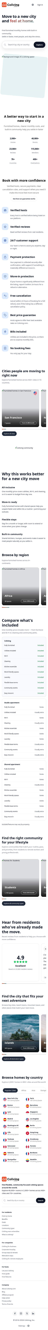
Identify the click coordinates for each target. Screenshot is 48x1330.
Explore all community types (14, 903)
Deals (4, 1222)
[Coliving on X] (27, 1313)
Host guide (6, 1274)
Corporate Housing (8, 1249)
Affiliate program (8, 1295)
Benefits (5, 1219)
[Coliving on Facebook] (15, 1313)
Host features (6, 1277)
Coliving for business (9, 1246)
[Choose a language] (32, 4)
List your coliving (8, 1271)
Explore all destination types (13, 1059)
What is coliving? (7, 1234)
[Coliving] (10, 4)
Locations (5, 1225)
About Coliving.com (9, 1289)
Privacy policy (6, 1301)
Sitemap (21, 1326)
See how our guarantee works (24, 199)
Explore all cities (9, 434)
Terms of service (7, 1304)
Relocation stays (7, 1256)
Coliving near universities (10, 1231)
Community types (8, 1228)
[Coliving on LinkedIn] (33, 1313)
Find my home (7, 1216)
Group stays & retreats (10, 1252)
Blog (3, 1292)
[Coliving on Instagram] (21, 1313)
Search (40, 1200)
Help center (6, 1298)
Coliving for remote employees (12, 1259)
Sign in (40, 5)
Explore (39, 45)
